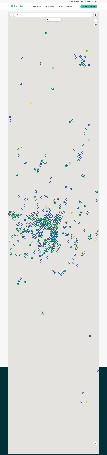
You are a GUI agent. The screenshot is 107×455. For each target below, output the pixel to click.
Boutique (90, 1)
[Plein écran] (96, 20)
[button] (27, 254)
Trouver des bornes (76, 1)
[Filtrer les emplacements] (11, 15)
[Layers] (96, 25)
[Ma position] (96, 443)
